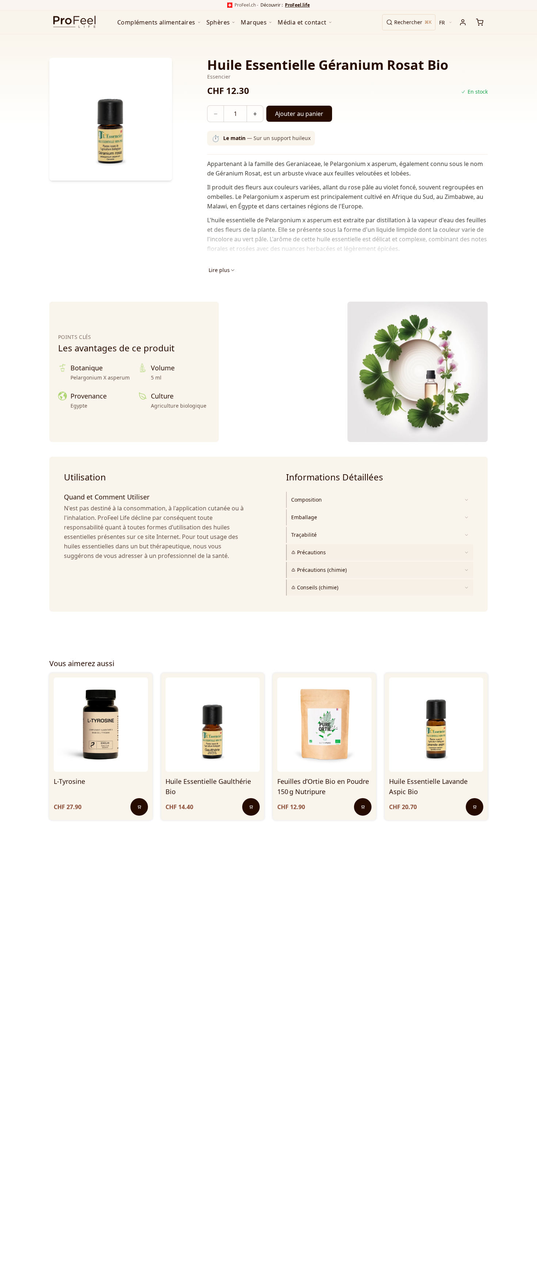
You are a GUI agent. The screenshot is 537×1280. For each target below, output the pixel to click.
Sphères (218, 22)
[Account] (463, 22)
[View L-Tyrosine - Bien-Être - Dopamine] (101, 724)
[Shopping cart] (480, 22)
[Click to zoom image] (110, 119)
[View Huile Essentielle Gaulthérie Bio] (212, 724)
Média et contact (302, 22)
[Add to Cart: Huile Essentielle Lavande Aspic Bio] (474, 807)
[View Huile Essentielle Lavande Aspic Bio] (436, 724)
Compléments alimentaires (156, 22)
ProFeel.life (297, 5)
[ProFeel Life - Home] (74, 22)
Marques (254, 22)
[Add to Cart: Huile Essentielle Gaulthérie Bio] (251, 807)
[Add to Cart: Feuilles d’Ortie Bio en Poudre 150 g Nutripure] (363, 807)
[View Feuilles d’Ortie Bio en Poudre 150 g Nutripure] (324, 724)
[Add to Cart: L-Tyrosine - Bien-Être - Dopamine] (139, 807)
